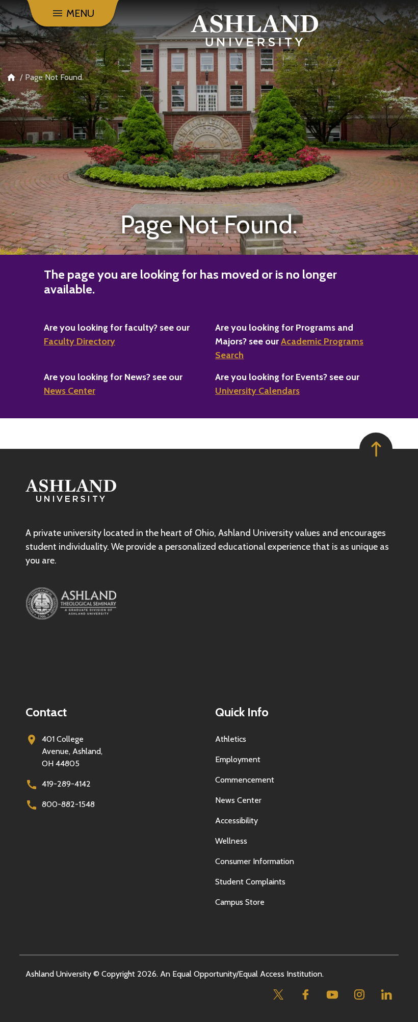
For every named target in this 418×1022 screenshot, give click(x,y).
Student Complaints (250, 881)
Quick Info (242, 712)
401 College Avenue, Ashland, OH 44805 (72, 751)
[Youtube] (332, 994)
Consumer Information (254, 861)
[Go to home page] (254, 30)
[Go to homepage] (70, 502)
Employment (237, 759)
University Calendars (257, 390)
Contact (46, 712)
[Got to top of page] (376, 449)
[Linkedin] (386, 994)
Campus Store (240, 902)
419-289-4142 (66, 784)
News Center (69, 390)
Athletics (230, 739)
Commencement (244, 780)
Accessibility (236, 820)
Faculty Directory (79, 341)
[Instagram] (359, 994)
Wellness (231, 841)
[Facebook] (305, 994)
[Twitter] (278, 994)
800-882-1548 (68, 804)
